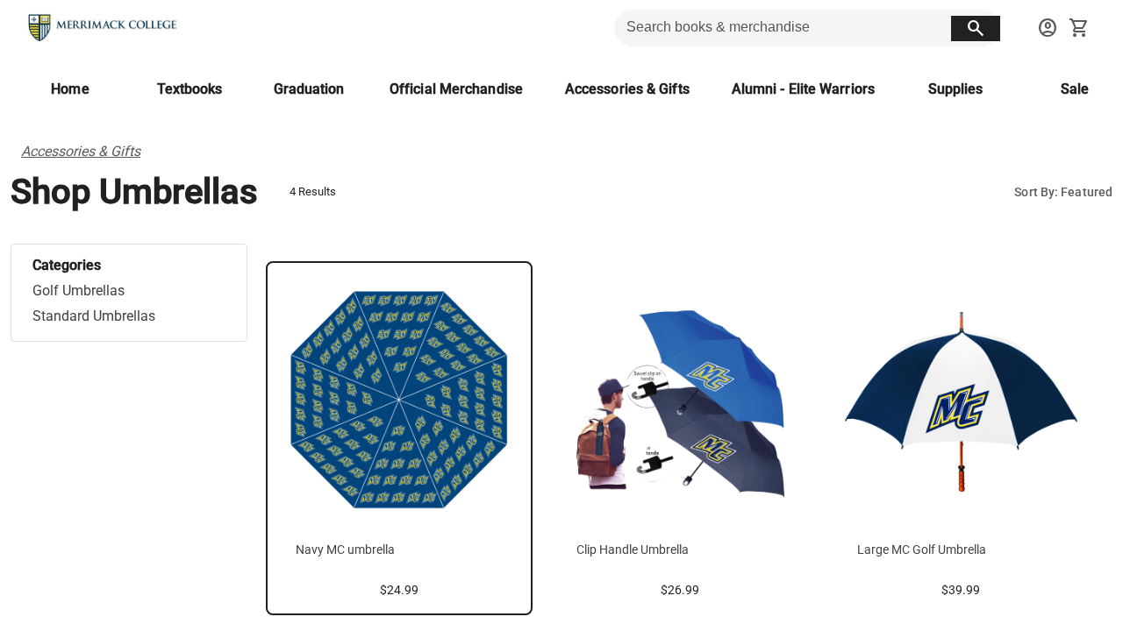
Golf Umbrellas (78, 290)
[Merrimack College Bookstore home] (103, 28)
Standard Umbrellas (93, 316)
